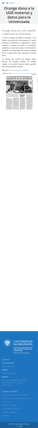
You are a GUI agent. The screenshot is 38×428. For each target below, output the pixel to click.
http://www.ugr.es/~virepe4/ (19, 70)
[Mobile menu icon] (3, 3)
